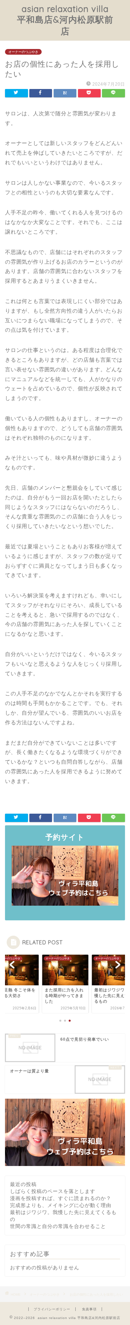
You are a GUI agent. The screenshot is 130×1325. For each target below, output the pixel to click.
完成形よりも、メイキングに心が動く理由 (60, 1205)
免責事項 (89, 1309)
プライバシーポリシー (52, 1309)
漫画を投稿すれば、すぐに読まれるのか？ (60, 1198)
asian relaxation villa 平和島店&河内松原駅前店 (65, 19)
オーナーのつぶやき (23, 52)
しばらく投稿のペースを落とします (52, 1191)
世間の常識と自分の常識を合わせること (58, 1226)
